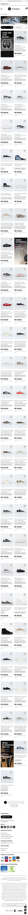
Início (2, 14)
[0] (26, 9)
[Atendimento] (25, 913)
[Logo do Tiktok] (14, 827)
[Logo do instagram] (5, 827)
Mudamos (3, 850)
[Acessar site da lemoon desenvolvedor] (11, 910)
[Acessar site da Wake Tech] (20, 910)
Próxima (13, 805)
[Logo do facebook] (2, 827)
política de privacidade (11, 904)
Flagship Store (4, 4)
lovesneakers (14, 1)
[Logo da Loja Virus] (13, 8)
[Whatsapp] (25, 907)
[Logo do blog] (11, 827)
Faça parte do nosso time (7, 843)
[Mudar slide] (12, 23)
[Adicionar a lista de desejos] (24, 32)
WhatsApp (7, 817)
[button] (0, 1)
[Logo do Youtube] (8, 827)
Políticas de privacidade (7, 836)
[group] (14, 20)
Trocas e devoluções (6, 838)
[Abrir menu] (1, 9)
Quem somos (4, 848)
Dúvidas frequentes (5, 834)
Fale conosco (4, 833)
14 (22, 802)
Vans (6, 14)
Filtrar (3, 27)
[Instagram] (25, 910)
